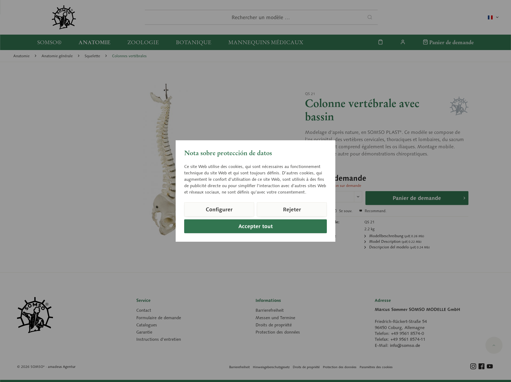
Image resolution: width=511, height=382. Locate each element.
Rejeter (292, 209)
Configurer (219, 209)
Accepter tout (255, 226)
